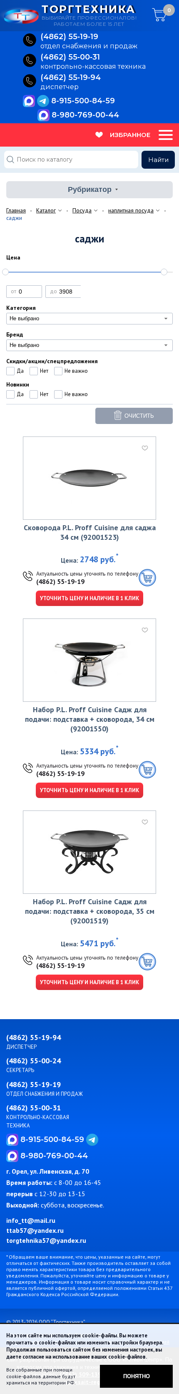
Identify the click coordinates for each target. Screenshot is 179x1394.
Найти (158, 160)
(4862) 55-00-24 (33, 1060)
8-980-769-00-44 (85, 115)
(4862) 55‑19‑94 (70, 78)
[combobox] (89, 318)
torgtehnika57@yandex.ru (46, 1240)
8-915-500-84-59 (83, 100)
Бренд (14, 334)
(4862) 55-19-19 (60, 581)
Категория (21, 308)
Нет (44, 370)
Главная (16, 210)
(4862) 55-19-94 (33, 1037)
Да (20, 370)
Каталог (46, 210)
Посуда (82, 210)
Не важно (76, 370)
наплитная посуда (131, 210)
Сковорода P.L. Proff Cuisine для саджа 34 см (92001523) (90, 532)
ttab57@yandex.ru (35, 1230)
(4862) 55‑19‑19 (69, 37)
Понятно (136, 1376)
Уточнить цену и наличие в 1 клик (89, 598)
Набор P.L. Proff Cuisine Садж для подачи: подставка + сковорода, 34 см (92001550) (89, 719)
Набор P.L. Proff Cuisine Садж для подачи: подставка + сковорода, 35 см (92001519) (89, 911)
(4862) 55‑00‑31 (70, 57)
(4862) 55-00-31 (33, 1107)
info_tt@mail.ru (30, 1220)
